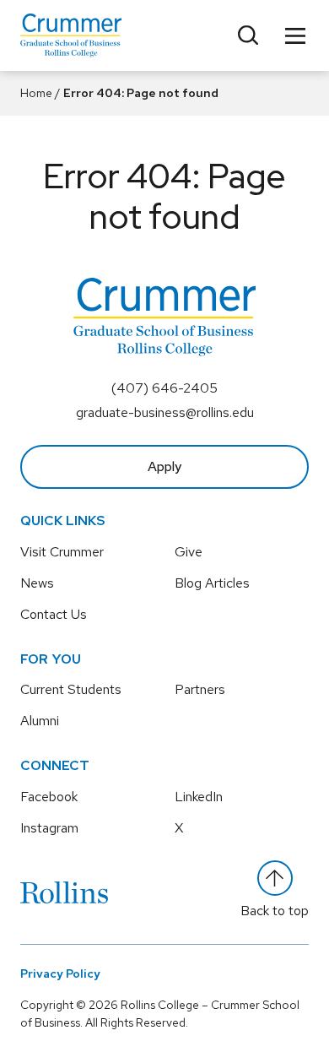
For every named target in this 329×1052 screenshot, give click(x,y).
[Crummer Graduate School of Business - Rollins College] (70, 35)
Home (36, 92)
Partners (200, 689)
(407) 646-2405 (164, 388)
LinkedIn (199, 796)
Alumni (39, 720)
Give (188, 552)
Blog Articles (212, 583)
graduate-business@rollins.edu (165, 412)
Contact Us (53, 614)
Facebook (49, 796)
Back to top (274, 910)
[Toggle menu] (295, 35)
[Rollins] (64, 892)
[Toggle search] (248, 35)
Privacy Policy (60, 973)
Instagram (49, 828)
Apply (164, 466)
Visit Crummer (62, 552)
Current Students (70, 689)
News (37, 583)
